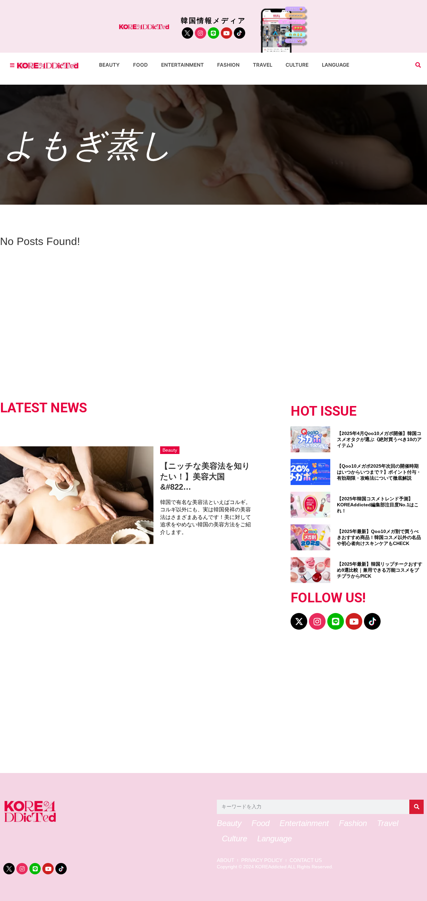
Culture (297, 65)
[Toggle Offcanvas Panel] (12, 65)
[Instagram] (200, 33)
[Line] (213, 33)
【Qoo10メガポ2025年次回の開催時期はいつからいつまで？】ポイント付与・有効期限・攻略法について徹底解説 (379, 472)
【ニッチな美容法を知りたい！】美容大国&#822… (205, 476)
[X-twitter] (299, 621)
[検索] (416, 807)
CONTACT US (306, 860)
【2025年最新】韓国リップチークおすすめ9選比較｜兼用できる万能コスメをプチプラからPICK (379, 570)
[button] (418, 65)
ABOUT (225, 860)
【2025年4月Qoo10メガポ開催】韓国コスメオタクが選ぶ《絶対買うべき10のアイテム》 (379, 439)
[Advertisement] (203, 704)
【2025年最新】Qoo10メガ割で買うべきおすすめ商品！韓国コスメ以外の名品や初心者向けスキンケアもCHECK (379, 537)
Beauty (109, 65)
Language (335, 65)
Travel (262, 65)
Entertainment (182, 65)
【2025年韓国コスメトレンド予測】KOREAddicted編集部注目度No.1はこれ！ (378, 504)
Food (140, 65)
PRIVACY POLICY (262, 860)
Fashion (228, 65)
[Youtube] (226, 33)
